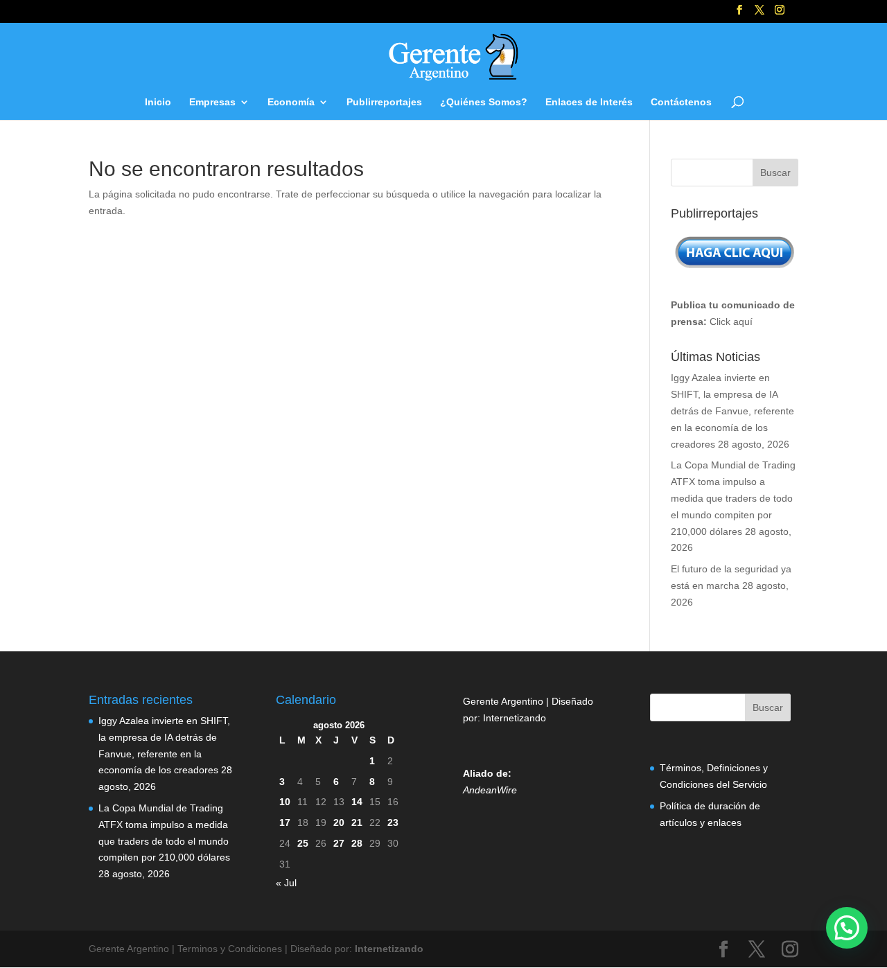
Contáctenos (681, 102)
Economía (291, 102)
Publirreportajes (384, 102)
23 (392, 822)
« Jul (286, 882)
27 (338, 843)
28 (356, 843)
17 (284, 822)
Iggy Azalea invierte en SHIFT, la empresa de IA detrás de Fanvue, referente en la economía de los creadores (732, 410)
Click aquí (731, 321)
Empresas (212, 102)
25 (302, 843)
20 (338, 822)
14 (356, 801)
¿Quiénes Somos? (483, 102)
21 (356, 822)
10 (284, 801)
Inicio (158, 102)
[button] (847, 928)
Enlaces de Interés (589, 102)
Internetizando (514, 717)
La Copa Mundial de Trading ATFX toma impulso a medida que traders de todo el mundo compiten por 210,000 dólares (733, 497)
